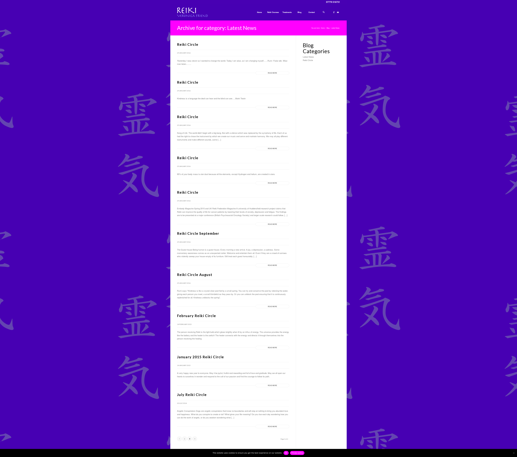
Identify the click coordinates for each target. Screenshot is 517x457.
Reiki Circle (187, 44)
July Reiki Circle (192, 394)
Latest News (308, 56)
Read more (272, 73)
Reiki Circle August (194, 274)
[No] (513, 453)
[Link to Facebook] (334, 12)
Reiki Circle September (198, 233)
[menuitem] (259, 12)
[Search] (324, 12)
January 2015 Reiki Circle (200, 357)
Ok (286, 453)
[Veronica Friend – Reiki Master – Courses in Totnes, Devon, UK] (192, 12)
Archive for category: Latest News (216, 28)
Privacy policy (297, 453)
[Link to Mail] (338, 12)
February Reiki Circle (196, 316)
